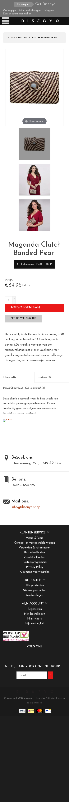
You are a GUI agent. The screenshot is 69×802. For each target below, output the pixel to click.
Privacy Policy (34, 567)
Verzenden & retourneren (34, 547)
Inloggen (49, 10)
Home (11, 38)
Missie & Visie (34, 538)
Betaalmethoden (34, 552)
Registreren (34, 609)
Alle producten (34, 585)
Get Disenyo (36, 4)
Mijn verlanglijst (34, 623)
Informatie (9, 377)
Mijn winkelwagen (30, 10)
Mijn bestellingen (34, 614)
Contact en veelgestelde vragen (34, 543)
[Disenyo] (40, 20)
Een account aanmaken (17, 13)
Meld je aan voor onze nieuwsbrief (34, 666)
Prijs (9, 280)
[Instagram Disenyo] (45, 655)
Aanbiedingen (34, 595)
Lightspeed (36, 703)
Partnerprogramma (35, 562)
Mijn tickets (34, 618)
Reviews (44, 377)
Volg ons (34, 646)
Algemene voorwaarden (34, 572)
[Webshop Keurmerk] (34, 636)
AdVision (50, 698)
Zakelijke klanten (34, 557)
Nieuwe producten (34, 590)
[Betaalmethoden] (21, 710)
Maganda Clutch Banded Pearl (38, 38)
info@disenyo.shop (26, 507)
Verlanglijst (9, 10)
